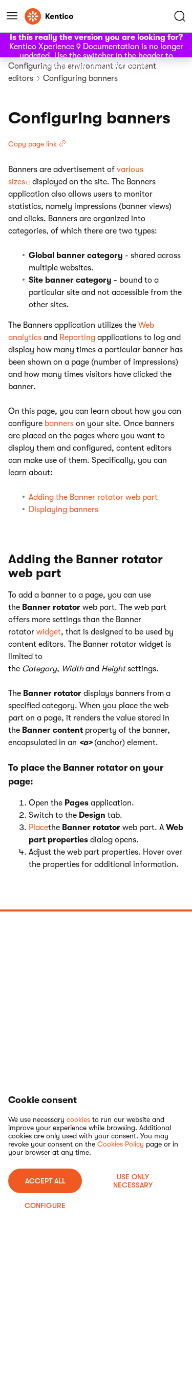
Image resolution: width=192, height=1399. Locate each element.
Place (38, 827)
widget (48, 632)
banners (59, 423)
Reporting (77, 337)
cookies (78, 1119)
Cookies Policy (120, 1144)
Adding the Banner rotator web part (93, 497)
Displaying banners (63, 509)
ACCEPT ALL (45, 1181)
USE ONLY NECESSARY (133, 1181)
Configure (45, 1205)
